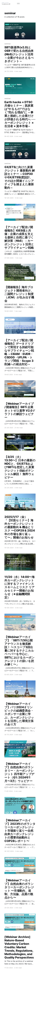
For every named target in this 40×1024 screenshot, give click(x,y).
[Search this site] (14, 3)
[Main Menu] (18, 3)
